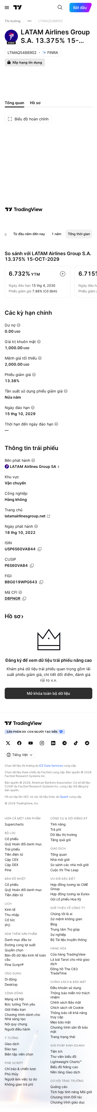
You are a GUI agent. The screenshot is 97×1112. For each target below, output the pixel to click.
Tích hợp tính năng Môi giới (71, 1092)
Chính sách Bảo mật (65, 1002)
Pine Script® (14, 965)
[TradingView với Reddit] (87, 743)
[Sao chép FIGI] (41, 582)
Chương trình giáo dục (67, 1102)
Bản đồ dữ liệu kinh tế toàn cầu (25, 957)
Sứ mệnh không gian (66, 919)
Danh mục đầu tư (18, 940)
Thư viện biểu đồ (63, 1057)
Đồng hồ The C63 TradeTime (64, 971)
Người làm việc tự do (21, 1079)
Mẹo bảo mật (60, 1022)
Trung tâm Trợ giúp (65, 929)
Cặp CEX (11, 860)
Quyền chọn (14, 950)
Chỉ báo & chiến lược (20, 1069)
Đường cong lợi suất (20, 945)
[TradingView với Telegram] (64, 743)
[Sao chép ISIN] (39, 549)
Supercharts (14, 824)
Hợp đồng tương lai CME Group (69, 887)
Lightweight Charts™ (66, 1062)
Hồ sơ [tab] (35, 102)
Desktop (11, 984)
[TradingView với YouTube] (30, 743)
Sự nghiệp (58, 934)
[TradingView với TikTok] (76, 743)
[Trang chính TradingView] (17, 7)
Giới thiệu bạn (15, 1009)
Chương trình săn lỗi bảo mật (69, 1029)
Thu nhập (12, 915)
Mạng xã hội (14, 999)
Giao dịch (12, 1044)
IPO (7, 925)
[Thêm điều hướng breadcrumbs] (29, 21)
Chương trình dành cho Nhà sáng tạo (22, 1017)
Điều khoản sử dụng (65, 988)
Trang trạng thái (62, 1037)
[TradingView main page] (23, 723)
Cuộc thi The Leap (64, 870)
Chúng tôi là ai (61, 914)
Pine (8, 870)
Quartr (64, 796)
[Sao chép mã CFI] (24, 599)
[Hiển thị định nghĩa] (18, 325)
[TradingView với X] (8, 743)
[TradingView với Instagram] (42, 743)
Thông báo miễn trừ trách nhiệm (70, 995)
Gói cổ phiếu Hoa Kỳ (65, 899)
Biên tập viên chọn (19, 1054)
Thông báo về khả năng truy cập (68, 1015)
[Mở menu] (7, 7)
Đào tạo (11, 1049)
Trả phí (55, 829)
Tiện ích (56, 1051)
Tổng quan (58, 854)
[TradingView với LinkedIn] (53, 743)
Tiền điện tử (14, 854)
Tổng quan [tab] (14, 102)
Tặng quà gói (60, 840)
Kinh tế (10, 910)
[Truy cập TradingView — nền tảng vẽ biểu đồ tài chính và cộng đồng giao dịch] (24, 209)
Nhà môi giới (59, 860)
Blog (53, 924)
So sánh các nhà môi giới (69, 865)
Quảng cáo (58, 1087)
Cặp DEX (11, 865)
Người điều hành (17, 1029)
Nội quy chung (16, 1024)
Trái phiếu (12, 849)
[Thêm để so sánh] (63, 274)
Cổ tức (10, 920)
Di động (11, 979)
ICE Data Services (51, 765)
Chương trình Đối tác (66, 1097)
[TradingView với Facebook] (19, 743)
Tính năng (58, 824)
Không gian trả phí (19, 1084)
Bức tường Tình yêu (20, 1004)
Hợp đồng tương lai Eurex (70, 894)
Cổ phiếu (11, 839)
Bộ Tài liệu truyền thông (68, 940)
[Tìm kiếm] (60, 7)
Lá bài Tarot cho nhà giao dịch (69, 961)
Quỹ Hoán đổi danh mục (23, 844)
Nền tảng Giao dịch (65, 1072)
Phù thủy (11, 1074)
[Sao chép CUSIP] (32, 566)
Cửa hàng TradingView (67, 954)
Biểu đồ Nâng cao (64, 1067)
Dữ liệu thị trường (63, 835)
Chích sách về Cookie (67, 1008)
